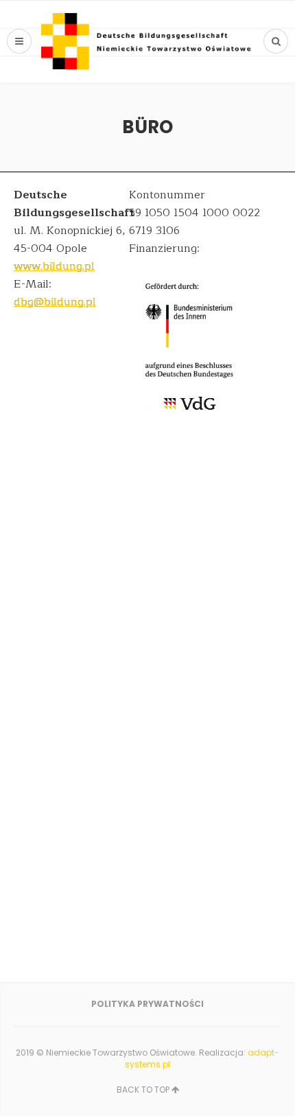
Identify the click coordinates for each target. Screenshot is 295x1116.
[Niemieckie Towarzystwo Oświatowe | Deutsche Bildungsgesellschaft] (147, 41)
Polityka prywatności (147, 1004)
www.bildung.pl (54, 266)
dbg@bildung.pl (55, 302)
